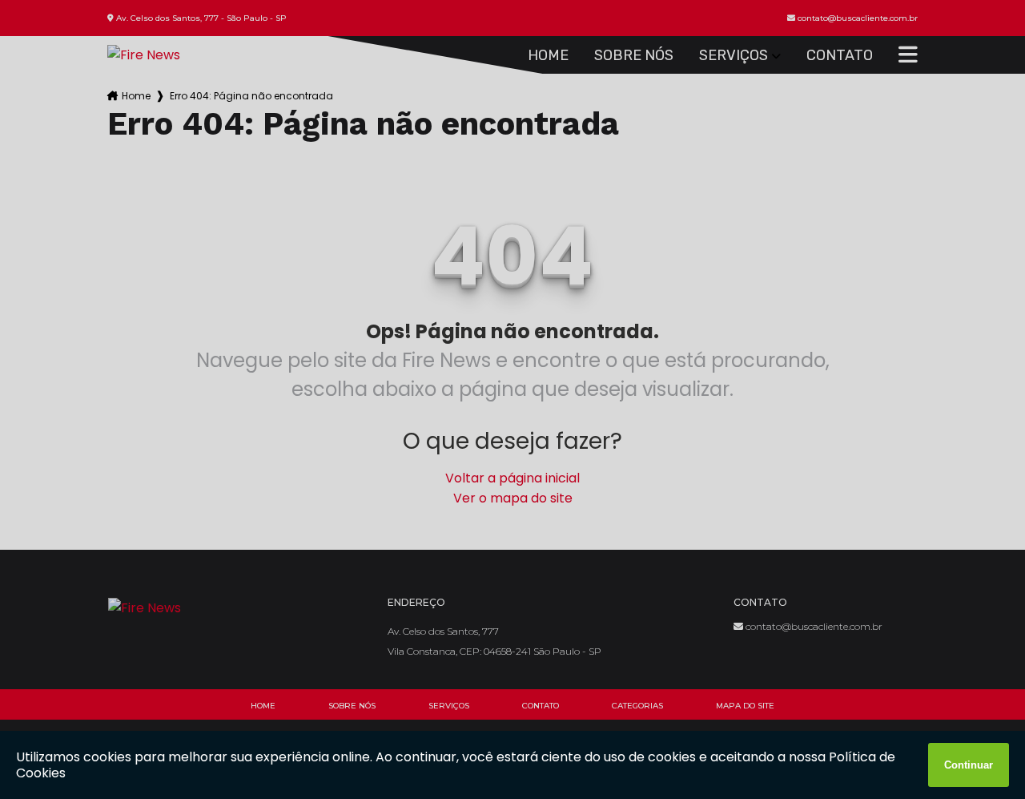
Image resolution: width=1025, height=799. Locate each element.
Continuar (968, 765)
